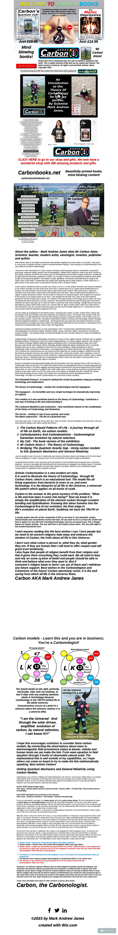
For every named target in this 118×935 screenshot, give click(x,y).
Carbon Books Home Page (30, 119)
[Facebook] (49, 910)
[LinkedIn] (64, 910)
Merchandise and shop (31, 127)
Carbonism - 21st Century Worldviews (31, 141)
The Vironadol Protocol (31, 132)
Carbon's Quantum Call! (31, 129)
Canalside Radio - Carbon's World (31, 153)
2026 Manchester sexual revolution (31, 124)
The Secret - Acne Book (31, 146)
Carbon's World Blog (31, 156)
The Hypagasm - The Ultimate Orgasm (31, 134)
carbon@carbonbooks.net (35, 178)
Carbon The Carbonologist (30, 136)
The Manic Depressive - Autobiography (31, 139)
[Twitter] (57, 910)
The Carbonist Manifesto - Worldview (31, 144)
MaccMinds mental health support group (31, 122)
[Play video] (59, 96)
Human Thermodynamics (31, 149)
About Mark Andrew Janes (30, 151)
